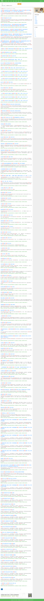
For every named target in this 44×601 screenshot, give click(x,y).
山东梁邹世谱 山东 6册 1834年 (8, 354)
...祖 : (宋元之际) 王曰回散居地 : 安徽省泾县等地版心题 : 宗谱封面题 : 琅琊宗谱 (13, 391)
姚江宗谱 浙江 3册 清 (6, 275)
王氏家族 (36, 22)
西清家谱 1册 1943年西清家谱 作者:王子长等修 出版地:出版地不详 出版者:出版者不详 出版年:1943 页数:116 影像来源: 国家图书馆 (16, 194)
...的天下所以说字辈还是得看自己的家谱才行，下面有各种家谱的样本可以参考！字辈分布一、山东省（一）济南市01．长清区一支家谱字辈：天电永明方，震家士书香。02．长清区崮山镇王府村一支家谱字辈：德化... (16, 126)
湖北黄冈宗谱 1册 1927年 (7, 269)
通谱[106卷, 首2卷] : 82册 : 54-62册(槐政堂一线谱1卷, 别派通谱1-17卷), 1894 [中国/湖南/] (16, 436)
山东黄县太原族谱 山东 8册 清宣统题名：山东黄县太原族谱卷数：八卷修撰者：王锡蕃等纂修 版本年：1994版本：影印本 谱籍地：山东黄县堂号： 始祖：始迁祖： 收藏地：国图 (16, 373)
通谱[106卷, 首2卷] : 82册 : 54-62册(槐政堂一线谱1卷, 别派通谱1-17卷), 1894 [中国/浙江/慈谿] (16, 485)
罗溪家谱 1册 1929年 (6, 198)
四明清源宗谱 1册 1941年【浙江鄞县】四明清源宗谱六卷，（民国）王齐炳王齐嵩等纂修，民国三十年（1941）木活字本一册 (16, 223)
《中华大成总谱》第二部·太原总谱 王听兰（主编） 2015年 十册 (14, 71)
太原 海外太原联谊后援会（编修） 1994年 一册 (11, 59)
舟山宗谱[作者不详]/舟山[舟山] (7, 498)
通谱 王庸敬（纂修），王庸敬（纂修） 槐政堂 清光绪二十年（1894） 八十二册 (16, 175)
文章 (11, 1)
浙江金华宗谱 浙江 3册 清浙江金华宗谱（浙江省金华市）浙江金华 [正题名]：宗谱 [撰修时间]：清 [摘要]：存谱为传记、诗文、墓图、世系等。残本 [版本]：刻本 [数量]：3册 (16, 90)
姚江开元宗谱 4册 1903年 (7, 82)
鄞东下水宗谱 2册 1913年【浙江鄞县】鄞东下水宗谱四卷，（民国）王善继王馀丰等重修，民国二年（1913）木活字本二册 (16, 217)
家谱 (18, 1)
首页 (6, 1)
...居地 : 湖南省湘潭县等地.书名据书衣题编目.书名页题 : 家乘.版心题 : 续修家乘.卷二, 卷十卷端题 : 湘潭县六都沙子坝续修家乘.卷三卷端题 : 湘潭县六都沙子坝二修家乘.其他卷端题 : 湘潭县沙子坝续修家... (16, 44)
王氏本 (36, 16)
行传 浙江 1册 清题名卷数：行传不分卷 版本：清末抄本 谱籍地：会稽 (13, 255)
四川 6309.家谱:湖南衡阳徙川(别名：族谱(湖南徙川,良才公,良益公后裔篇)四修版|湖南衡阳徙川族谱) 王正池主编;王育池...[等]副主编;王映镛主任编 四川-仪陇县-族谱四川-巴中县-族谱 (16, 37)
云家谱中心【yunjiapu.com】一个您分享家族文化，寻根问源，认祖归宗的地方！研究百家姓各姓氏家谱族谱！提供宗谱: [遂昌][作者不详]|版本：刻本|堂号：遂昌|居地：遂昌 (16, 546)
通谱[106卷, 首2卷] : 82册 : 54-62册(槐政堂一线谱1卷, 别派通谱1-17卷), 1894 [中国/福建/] (16, 420)
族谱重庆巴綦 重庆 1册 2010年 (8, 55)
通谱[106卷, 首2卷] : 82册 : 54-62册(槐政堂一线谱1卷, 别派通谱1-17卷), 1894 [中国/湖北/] (16, 428)
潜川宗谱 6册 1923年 (6, 322)
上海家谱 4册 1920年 (6, 315)
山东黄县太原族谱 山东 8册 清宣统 (8, 370)
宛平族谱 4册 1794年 (6, 243)
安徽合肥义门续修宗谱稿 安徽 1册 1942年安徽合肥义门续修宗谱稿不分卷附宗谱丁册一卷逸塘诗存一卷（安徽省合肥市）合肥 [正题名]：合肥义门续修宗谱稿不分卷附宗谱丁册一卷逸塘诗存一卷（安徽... (16, 146)
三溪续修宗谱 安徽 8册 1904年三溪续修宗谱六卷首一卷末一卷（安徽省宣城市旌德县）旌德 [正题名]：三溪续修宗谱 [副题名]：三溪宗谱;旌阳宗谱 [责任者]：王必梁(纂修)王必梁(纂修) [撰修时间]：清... (16, 378)
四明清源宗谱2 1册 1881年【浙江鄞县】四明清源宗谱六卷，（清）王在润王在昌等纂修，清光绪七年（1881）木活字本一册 (16, 228)
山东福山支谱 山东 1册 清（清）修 (8, 189)
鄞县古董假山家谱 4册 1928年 (7, 298)
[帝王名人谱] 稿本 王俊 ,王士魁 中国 (8, 478)
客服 (21, 1)
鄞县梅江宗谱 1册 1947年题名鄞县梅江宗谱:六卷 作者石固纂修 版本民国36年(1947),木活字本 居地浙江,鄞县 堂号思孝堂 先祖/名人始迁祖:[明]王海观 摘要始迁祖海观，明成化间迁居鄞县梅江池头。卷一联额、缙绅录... (16, 461)
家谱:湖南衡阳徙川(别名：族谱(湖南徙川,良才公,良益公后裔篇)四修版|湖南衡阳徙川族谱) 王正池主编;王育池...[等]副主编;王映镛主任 (16, 35)
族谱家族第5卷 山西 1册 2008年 (8, 52)
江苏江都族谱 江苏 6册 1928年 (8, 264)
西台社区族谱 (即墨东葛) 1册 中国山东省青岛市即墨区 (12, 471)
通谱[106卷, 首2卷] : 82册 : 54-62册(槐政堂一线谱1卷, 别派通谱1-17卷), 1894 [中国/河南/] (16, 451)
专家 (13, 1)
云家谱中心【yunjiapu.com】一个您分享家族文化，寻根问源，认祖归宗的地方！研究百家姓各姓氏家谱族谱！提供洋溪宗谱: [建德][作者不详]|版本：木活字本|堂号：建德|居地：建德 (16, 517)
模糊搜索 (7, 5)
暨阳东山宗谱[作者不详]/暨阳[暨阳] (8, 554)
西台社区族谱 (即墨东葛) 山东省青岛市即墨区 (11, 63)
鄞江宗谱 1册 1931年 (6, 232)
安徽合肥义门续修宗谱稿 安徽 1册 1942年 (9, 143)
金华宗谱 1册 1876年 (6, 130)
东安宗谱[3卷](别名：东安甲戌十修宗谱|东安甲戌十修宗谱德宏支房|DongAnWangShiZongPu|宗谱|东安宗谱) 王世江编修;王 (14, 30)
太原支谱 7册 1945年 (6, 203)
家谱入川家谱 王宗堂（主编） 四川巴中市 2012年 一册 (12, 67)
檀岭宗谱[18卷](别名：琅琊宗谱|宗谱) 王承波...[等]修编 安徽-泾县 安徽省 (15, 389)
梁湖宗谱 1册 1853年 (6, 394)
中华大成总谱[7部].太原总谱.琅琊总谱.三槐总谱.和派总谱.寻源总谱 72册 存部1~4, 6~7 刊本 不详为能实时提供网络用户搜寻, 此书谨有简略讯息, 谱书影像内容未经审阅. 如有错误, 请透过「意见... (16, 13)
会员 (41, 1)
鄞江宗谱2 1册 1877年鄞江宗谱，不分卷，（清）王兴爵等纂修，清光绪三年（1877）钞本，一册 (16, 240)
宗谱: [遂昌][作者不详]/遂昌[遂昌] (8, 543)
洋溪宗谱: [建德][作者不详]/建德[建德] (9, 515)
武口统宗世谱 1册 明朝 (6, 292)
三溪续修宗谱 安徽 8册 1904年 (8, 376)
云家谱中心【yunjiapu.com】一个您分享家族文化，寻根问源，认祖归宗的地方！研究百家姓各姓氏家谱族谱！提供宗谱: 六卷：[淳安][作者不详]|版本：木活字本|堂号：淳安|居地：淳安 (16, 534)
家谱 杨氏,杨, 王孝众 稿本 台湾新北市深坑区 (11, 104)
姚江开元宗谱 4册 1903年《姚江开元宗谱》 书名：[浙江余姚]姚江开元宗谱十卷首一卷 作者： (16, 84)
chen (35, 36)
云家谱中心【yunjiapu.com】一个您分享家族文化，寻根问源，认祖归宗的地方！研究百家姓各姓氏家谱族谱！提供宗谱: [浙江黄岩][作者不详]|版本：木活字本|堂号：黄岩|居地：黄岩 (16, 529)
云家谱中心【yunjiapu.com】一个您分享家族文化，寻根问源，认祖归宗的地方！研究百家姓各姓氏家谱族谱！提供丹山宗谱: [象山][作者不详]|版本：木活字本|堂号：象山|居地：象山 (16, 540)
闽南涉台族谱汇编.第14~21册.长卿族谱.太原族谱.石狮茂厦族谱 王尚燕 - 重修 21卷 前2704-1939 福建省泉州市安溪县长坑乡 (16, 465)
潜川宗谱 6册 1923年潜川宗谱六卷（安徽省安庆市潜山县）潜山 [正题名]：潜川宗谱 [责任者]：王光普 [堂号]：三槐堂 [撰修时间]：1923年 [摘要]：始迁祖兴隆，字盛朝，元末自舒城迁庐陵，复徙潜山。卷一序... (16, 325)
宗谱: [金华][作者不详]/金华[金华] (8, 577)
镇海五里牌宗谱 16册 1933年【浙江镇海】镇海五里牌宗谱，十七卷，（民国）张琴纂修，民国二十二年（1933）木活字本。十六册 (16, 312)
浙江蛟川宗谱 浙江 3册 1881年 (8, 137)
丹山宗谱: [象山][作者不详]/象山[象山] (9, 537)
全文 (4, 5)
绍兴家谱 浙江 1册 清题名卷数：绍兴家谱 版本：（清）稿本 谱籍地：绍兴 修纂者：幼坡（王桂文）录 (16, 260)
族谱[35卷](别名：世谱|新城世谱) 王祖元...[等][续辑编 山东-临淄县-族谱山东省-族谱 (16, 329)
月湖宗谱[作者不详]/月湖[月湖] (7, 492)
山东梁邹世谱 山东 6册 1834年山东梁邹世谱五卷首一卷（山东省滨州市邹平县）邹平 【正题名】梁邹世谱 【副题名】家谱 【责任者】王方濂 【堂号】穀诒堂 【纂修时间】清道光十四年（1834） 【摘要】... (16, 356)
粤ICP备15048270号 (30, 599)
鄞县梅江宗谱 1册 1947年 (7, 458)
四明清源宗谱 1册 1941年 (7, 220)
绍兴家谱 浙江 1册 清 (6, 258)
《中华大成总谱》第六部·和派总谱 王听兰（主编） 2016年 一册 (14, 78)
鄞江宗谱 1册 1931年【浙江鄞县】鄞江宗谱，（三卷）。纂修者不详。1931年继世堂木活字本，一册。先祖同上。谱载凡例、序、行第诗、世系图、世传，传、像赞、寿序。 (16, 234)
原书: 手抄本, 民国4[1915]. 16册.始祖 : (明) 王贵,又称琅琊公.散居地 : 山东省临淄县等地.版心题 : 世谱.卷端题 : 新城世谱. (16, 332)
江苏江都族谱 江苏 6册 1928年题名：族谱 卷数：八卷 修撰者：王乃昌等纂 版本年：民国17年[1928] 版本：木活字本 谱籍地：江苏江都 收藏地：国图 (16, 266)
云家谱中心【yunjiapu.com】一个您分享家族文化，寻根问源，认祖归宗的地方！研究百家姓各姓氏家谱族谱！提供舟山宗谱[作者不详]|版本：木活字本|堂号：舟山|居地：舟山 (16, 500)
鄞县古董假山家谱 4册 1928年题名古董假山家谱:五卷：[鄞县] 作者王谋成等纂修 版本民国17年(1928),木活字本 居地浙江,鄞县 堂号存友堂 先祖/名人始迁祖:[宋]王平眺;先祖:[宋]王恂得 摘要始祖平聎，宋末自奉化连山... (16, 300)
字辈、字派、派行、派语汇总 (6, 181)
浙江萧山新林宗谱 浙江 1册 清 (7, 286)
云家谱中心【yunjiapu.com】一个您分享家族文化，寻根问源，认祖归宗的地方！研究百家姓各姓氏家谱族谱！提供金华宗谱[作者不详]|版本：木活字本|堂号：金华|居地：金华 (16, 512)
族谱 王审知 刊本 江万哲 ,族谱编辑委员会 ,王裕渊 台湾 (12, 117)
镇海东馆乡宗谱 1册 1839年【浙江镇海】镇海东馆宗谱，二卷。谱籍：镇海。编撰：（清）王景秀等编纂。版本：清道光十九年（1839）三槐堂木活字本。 (16, 409)
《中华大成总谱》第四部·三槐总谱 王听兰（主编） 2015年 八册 (14, 93)
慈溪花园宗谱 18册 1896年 (7, 209)
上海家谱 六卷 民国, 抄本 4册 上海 (8, 583)
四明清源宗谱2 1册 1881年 (7, 226)
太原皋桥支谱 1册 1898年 (7, 281)
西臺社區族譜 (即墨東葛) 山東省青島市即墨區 (9, 64)
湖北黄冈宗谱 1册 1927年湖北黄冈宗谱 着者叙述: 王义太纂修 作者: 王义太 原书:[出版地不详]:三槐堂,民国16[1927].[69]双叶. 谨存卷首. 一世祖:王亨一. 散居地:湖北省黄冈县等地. (16, 272)
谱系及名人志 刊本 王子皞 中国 (8, 413)
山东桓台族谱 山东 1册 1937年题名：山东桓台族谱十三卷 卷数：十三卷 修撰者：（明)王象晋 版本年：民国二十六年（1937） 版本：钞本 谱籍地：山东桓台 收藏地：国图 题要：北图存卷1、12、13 (16, 345)
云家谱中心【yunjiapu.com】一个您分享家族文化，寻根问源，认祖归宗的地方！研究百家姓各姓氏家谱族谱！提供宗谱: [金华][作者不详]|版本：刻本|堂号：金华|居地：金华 (16, 579)
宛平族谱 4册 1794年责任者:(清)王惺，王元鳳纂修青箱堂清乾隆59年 (12, 244)
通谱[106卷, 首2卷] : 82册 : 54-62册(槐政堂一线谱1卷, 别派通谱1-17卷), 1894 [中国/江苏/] (16, 443)
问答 (8, 1)
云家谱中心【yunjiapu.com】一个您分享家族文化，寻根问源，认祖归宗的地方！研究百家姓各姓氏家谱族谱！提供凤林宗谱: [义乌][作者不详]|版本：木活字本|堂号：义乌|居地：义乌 (16, 551)
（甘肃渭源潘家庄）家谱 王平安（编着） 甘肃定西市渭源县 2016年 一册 (16, 367)
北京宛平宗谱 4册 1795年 (7, 156)
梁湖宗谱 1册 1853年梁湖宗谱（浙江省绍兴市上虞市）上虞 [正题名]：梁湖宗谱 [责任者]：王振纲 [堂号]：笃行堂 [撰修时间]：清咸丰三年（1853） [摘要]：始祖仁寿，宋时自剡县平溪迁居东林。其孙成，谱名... (16, 396)
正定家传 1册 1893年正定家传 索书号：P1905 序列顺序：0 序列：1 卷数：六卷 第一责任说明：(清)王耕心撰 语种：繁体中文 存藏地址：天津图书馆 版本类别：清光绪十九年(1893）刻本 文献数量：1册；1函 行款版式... (16, 385)
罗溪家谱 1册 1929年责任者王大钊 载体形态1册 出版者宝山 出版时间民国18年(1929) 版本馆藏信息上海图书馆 (16, 200)
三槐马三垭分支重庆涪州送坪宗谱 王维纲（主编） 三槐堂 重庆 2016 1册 (16, 48)
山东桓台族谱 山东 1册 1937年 (8, 342)
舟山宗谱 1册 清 (5, 248)
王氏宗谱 (36, 23)
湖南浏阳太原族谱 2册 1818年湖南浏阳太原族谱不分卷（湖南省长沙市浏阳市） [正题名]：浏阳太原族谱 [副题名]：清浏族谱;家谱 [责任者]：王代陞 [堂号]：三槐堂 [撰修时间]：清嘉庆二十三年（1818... (16, 152)
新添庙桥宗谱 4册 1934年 (7, 348)
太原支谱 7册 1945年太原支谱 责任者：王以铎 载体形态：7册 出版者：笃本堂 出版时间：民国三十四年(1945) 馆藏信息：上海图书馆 (16, 206)
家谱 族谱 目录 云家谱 (6, 17)
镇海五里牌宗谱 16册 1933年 (7, 310)
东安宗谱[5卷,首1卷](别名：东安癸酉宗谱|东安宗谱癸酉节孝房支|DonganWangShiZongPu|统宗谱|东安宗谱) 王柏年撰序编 (14, 25)
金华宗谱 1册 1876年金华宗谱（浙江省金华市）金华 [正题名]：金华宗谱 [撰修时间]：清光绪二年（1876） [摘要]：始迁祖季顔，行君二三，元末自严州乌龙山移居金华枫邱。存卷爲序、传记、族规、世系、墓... (16, 133)
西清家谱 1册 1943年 (6, 192)
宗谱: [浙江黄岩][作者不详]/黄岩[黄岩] (9, 526)
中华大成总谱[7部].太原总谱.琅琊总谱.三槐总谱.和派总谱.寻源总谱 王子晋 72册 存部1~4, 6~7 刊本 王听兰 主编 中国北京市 (16, 11)
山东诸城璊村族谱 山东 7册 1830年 (8, 169)
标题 (2, 5)
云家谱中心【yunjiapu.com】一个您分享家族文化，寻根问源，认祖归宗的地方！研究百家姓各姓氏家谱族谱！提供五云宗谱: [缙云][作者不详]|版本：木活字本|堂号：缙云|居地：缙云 (16, 562)
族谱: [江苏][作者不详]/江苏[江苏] (8, 504)
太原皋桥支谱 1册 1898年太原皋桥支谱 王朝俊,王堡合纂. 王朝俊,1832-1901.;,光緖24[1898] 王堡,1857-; (16, 283)
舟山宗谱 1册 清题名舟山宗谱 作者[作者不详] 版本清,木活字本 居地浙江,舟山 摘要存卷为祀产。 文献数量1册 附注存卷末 (16, 250)
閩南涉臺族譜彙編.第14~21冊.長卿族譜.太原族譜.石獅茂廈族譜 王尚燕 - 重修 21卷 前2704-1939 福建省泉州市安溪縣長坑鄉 (16, 468)
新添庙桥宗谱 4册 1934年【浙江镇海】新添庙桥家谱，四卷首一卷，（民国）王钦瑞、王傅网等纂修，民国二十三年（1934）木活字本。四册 (16, 350)
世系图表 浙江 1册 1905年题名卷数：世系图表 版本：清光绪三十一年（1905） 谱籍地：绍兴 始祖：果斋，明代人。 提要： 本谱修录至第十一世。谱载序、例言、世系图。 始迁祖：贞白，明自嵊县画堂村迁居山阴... (16, 363)
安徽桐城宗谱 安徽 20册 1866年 (8, 304)
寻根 (16, 1)
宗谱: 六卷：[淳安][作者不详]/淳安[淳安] (9, 532)
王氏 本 (36, 19)
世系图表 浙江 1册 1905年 (7, 360)
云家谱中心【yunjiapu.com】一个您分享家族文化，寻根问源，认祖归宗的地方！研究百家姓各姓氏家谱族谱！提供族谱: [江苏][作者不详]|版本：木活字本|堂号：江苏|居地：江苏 (16, 506)
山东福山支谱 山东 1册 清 (7, 187)
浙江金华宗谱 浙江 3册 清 (7, 87)
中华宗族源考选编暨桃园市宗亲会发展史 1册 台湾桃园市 (13, 163)
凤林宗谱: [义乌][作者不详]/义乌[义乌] (9, 549)
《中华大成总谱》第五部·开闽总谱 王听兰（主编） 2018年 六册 (14, 100)
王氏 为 (36, 17)
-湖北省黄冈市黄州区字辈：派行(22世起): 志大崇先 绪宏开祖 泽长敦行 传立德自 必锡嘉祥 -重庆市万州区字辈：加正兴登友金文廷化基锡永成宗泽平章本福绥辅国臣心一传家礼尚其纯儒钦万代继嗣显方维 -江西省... (16, 183)
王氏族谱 (36, 20)
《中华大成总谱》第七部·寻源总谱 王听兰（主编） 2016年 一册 (14, 97)
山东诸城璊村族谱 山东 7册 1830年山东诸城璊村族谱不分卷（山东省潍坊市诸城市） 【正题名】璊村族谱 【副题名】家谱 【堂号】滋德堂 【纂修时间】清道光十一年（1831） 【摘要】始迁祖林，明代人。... (16, 171)
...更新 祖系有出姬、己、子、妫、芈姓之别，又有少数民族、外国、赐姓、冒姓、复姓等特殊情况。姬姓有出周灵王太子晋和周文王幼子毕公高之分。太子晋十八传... (16, 177)
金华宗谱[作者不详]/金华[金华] (7, 509)
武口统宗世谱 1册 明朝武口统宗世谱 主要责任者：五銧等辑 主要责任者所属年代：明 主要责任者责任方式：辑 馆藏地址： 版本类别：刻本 (16, 294)
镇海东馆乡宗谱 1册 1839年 (7, 407)
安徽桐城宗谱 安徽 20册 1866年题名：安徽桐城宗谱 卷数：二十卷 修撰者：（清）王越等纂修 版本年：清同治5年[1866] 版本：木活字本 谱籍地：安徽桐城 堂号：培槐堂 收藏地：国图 (16, 306)
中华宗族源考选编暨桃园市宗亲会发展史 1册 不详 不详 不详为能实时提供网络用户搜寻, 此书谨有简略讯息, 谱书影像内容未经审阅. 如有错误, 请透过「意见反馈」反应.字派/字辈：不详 (16, 165)
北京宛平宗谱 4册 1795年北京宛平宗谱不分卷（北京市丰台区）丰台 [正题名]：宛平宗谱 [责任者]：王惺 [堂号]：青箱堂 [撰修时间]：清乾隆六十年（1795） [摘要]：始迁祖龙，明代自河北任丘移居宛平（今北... (16, 159)
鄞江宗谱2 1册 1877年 (6, 237)
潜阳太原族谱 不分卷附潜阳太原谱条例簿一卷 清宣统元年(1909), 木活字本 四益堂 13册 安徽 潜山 (16, 336)
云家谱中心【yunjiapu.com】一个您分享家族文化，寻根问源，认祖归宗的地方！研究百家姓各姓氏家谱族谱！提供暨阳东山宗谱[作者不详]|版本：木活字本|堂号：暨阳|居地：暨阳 (16, 557)
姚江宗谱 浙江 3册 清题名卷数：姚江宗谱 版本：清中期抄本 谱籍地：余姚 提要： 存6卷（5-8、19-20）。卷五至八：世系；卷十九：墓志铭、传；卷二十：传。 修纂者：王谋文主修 (16, 277)
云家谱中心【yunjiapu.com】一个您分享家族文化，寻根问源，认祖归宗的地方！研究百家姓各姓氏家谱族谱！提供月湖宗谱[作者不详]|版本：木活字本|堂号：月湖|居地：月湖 (16, 495)
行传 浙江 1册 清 (5, 253)
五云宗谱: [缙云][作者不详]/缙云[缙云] (9, 560)
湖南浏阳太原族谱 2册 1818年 (7, 150)
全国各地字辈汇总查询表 (6, 123)
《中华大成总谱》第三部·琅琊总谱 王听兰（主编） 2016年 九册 (14, 74)
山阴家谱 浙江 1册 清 (6, 400)
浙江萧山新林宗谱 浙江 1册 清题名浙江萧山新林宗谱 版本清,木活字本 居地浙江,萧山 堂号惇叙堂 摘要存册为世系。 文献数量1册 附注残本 (16, 289)
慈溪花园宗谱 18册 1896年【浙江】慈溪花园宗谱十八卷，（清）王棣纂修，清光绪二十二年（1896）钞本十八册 (16, 211)
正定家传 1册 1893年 (6, 382)
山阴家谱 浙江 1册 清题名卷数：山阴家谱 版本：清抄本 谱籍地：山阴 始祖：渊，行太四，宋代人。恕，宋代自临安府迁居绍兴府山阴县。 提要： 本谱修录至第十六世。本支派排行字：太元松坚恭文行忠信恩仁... (16, 403)
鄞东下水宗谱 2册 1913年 (7, 215)
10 (20, 589)
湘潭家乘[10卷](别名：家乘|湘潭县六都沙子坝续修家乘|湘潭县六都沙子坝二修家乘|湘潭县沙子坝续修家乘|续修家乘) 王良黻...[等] (16, 41)
